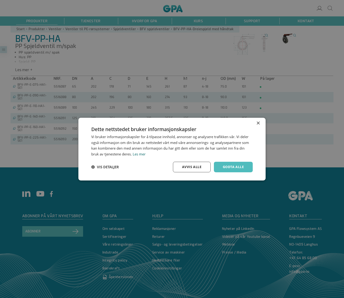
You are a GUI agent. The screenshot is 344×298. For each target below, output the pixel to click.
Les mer (139, 154)
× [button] (258, 123)
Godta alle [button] (233, 167)
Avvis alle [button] (191, 167)
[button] (105, 166)
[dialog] (172, 149)
